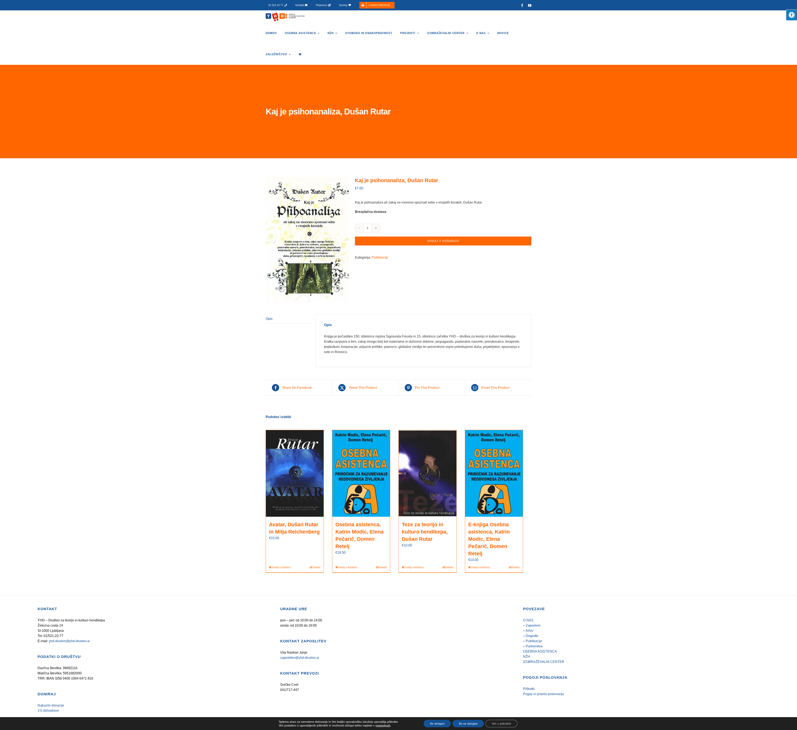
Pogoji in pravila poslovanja (543, 694)
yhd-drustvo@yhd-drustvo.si (69, 641)
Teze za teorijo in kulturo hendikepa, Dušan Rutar (425, 531)
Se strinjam (437, 723)
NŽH (526, 656)
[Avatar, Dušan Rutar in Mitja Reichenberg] (295, 473)
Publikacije (380, 257)
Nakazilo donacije (51, 705)
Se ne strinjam (468, 723)
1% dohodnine (48, 710)
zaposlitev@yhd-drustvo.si (299, 657)
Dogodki (532, 636)
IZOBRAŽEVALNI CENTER (543, 662)
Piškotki (529, 689)
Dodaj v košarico (443, 241)
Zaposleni (533, 625)
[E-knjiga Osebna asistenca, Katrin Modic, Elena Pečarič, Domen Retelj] (494, 473)
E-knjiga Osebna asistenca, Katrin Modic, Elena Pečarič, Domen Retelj (489, 538)
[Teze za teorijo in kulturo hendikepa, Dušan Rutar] (427, 473)
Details (316, 567)
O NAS (528, 620)
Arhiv (529, 630)
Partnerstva (534, 646)
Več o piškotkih (501, 723)
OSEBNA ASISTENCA (540, 651)
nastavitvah (382, 725)
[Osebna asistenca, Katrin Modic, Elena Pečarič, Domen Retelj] (361, 473)
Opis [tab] (269, 318)
